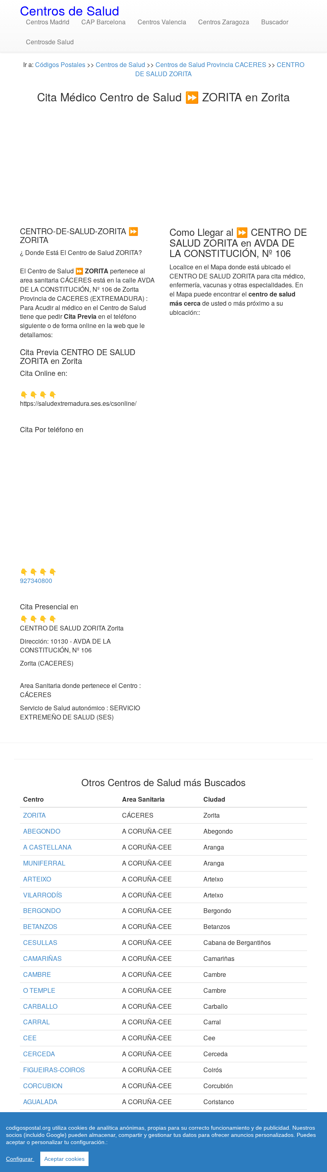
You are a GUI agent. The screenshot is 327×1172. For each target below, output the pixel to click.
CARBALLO (40, 1006)
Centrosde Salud (50, 41)
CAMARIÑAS (42, 958)
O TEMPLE (39, 990)
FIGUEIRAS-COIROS (54, 1069)
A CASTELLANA (47, 847)
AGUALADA (40, 1101)
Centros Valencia (162, 21)
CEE (30, 1037)
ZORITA (34, 815)
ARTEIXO (37, 878)
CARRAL (36, 1021)
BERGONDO (42, 910)
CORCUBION (43, 1085)
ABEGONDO (41, 831)
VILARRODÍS (42, 894)
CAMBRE (37, 974)
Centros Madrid (47, 21)
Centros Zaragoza (223, 21)
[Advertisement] (163, 162)
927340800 (36, 580)
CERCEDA (39, 1053)
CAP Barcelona (103, 21)
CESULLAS (40, 942)
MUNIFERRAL (44, 863)
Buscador (274, 21)
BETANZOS (40, 926)
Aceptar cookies (64, 1159)
